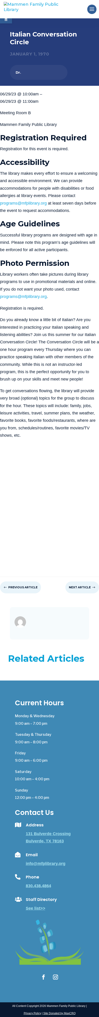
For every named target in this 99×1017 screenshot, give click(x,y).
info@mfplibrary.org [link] (45, 863)
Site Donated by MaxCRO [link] (59, 1013)
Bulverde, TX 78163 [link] (45, 841)
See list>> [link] (35, 908)
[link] (39, 8)
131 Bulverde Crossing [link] (48, 833)
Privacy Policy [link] (32, 1013)
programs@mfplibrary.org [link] (23, 203)
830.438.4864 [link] (38, 886)
